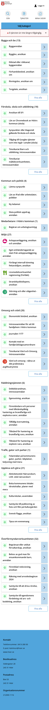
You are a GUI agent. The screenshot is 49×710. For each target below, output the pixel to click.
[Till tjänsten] (44, 47)
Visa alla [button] (38, 97)
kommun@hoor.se (17, 648)
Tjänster (24, 18)
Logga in (39, 6)
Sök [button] (8, 18)
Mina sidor (40, 18)
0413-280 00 (23, 644)
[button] (24, 26)
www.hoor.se (8, 652)
